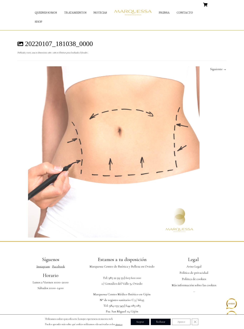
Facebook (58, 266)
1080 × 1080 (51, 52)
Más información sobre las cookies (194, 285)
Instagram (43, 266)
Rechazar (160, 321)
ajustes (118, 324)
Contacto (185, 12)
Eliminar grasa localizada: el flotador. (73, 52)
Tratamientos (75, 12)
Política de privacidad (194, 273)
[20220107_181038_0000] (114, 151)
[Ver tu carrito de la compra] (205, 4)
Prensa (164, 12)
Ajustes (181, 321)
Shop (38, 22)
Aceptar (140, 321)
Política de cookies (194, 279)
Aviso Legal (193, 266)
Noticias (100, 12)
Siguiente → (218, 69)
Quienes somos (46, 12)
